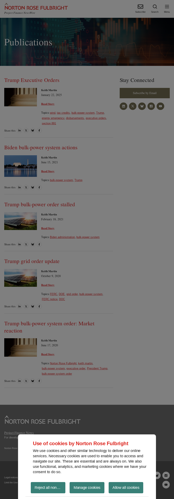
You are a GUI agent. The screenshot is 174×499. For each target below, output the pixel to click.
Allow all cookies (125, 487)
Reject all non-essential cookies (50, 487)
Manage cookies (87, 487)
